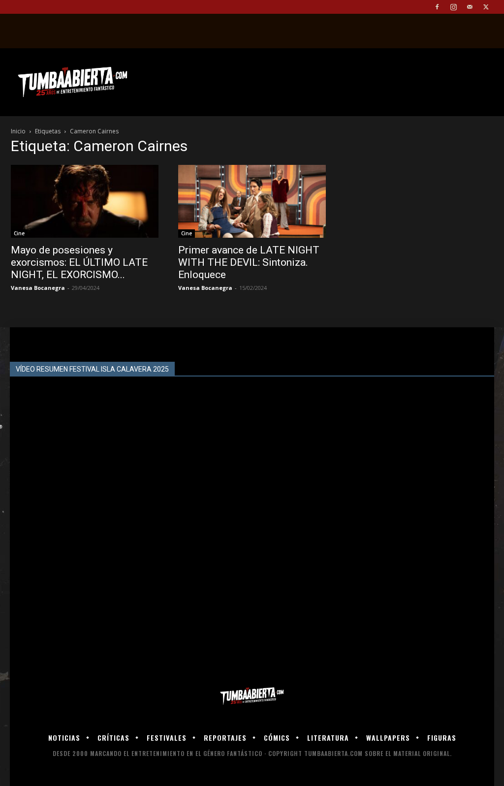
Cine (19, 233)
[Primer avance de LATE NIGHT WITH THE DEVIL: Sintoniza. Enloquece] (252, 201)
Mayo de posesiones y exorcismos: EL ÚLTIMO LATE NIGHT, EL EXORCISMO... (79, 262)
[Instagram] (453, 7)
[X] (485, 7)
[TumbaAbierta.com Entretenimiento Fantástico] (252, 696)
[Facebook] (437, 7)
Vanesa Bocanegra (38, 287)
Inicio (18, 131)
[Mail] (469, 7)
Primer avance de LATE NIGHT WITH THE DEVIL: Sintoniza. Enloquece (248, 262)
